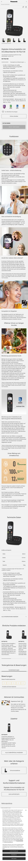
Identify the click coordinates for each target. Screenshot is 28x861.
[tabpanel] (14, 682)
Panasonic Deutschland (5, 4)
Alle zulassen (14, 858)
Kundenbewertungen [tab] (14, 670)
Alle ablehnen (14, 854)
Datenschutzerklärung (8, 842)
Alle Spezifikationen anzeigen (10, 616)
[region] (14, 834)
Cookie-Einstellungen (14, 851)
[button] (4, 40)
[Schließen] (25, 810)
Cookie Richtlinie (19, 840)
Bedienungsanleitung (7, 803)
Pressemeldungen (6, 808)
